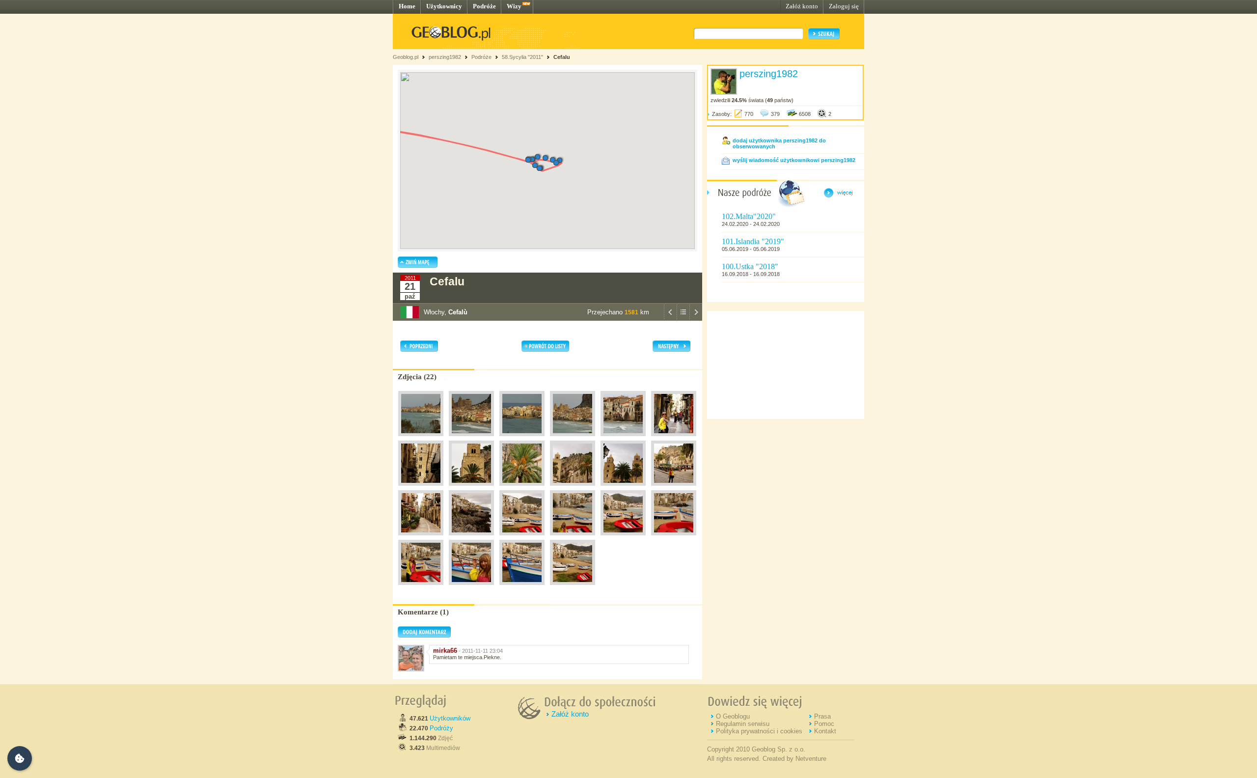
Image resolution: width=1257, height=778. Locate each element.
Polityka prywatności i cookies (759, 731)
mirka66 (445, 650)
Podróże (484, 6)
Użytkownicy (444, 6)
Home (407, 6)
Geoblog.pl (405, 57)
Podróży (441, 728)
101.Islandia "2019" (753, 241)
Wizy (514, 6)
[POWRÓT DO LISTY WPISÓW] (683, 318)
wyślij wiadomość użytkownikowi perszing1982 (794, 160)
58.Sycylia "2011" (522, 57)
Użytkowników (450, 718)
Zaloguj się (844, 6)
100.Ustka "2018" (750, 266)
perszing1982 (445, 57)
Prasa (822, 716)
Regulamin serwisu (742, 723)
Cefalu (561, 57)
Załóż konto (802, 6)
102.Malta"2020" (749, 216)
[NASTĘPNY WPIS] (695, 318)
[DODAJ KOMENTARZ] (424, 636)
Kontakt (825, 731)
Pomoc (824, 723)
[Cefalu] (420, 439)
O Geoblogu (733, 716)
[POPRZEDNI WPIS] (670, 318)
